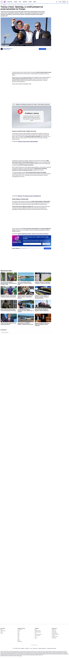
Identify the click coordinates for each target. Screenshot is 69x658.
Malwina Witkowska (7, 48)
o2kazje (15, 1)
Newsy (36, 629)
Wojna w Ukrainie (37, 635)
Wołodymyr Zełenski (55, 636)
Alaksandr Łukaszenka (55, 634)
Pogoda (30, 1)
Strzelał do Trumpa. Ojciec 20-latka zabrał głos (28, 141)
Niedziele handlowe (37, 630)
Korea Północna (20, 629)
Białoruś (19, 640)
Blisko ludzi (9, 1)
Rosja (18, 633)
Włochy (19, 634)
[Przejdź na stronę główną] (2, 2)
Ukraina (19, 630)
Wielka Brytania (20, 641)
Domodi (1, 629)
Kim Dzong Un (54, 629)
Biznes (34, 1)
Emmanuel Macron (54, 633)
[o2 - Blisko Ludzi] (5, 2)
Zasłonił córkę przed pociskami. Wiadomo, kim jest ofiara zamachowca (33, 233)
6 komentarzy (43, 48)
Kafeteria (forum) (2, 630)
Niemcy (19, 639)
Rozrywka (25, 1)
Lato (35, 636)
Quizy (20, 1)
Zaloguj (64, 1)
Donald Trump (54, 630)
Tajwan (19, 636)
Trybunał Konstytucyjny (38, 634)
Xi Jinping (53, 635)
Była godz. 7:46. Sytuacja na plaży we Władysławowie (29, 195)
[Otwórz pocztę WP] (57, 2)
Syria (18, 635)
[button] (59, 1)
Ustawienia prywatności (51, 648)
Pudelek (1, 633)
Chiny (35, 633)
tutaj (20, 655)
